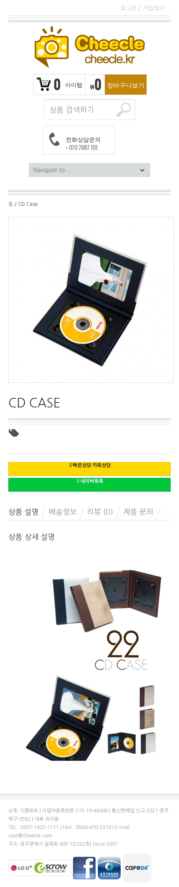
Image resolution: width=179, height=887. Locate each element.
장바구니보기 (125, 84)
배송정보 (63, 512)
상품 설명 (23, 512)
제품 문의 (138, 512)
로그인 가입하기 (142, 8)
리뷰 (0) (100, 512)
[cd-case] (91, 299)
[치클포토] (89, 47)
